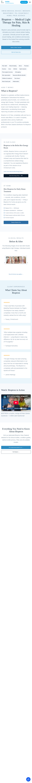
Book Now (24, 2)
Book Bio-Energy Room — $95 (16, 175)
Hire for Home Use (16, 52)
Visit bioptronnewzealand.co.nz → (16, 447)
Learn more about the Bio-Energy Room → (14, 171)
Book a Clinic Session (16, 47)
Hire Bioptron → (16, 451)
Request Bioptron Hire (16, 222)
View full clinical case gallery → (16, 274)
